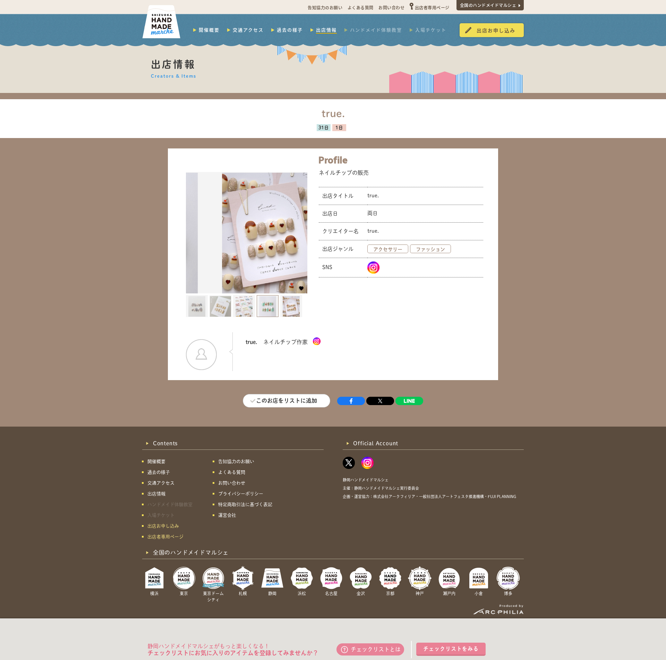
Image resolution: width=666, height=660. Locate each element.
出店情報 (326, 30)
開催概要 (209, 30)
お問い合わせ (391, 7)
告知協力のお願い (325, 7)
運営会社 (227, 515)
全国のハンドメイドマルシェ (488, 5)
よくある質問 (361, 7)
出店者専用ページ (432, 7)
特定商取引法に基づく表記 (245, 504)
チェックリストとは (376, 649)
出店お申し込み (496, 30)
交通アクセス (248, 30)
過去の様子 (290, 30)
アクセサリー (387, 249)
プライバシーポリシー (240, 493)
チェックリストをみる (451, 648)
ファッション (430, 249)
